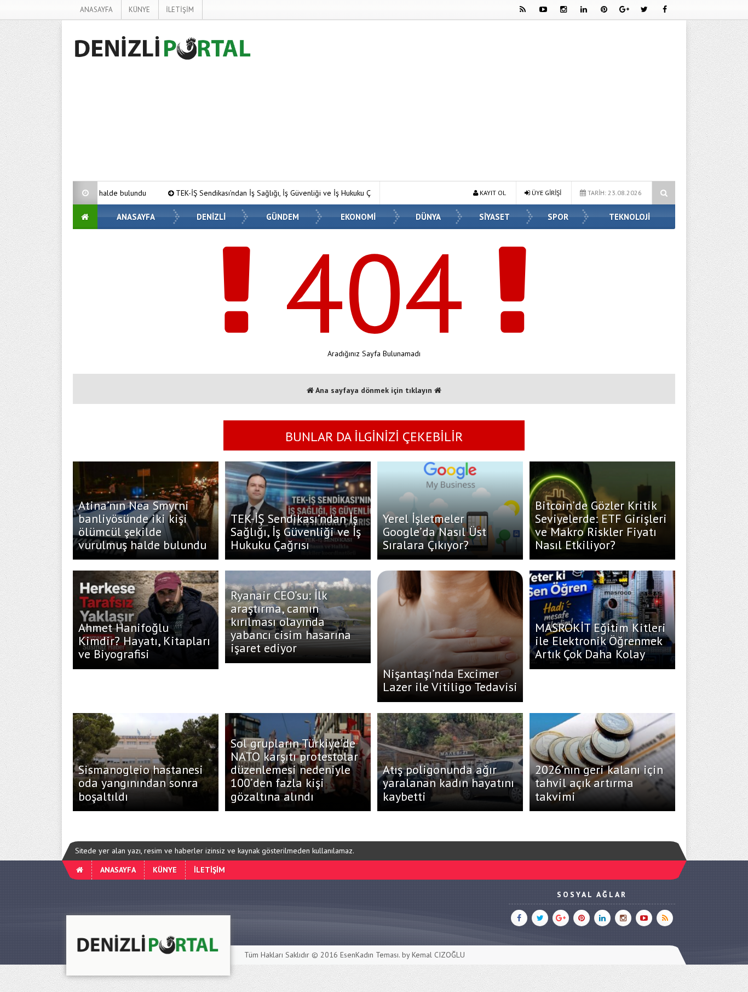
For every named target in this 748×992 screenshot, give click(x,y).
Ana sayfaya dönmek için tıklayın (374, 390)
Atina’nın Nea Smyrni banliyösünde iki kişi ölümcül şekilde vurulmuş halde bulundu (142, 525)
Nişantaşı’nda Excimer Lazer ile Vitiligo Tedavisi (450, 680)
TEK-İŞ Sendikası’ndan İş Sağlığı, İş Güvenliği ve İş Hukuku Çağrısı (220, 193)
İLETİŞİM (180, 9)
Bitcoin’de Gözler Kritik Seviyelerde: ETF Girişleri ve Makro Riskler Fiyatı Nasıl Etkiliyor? (601, 525)
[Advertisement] (476, 102)
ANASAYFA (96, 9)
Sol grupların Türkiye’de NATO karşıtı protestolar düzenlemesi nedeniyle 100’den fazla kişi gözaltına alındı (294, 770)
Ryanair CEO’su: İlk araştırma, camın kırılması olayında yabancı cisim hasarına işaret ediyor (291, 622)
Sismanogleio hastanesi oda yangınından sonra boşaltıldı (140, 782)
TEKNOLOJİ (629, 217)
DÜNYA (428, 217)
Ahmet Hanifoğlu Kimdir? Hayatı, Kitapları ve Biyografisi (144, 641)
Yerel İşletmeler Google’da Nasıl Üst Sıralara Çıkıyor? (434, 531)
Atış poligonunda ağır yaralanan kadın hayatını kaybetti (448, 782)
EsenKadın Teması (369, 955)
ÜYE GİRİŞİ (545, 193)
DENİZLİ (211, 217)
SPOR (558, 217)
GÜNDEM (282, 217)
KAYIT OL (492, 193)
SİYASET (494, 217)
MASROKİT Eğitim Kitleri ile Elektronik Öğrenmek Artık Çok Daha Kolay (600, 641)
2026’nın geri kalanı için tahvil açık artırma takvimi (599, 782)
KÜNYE (139, 9)
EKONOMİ (358, 217)
